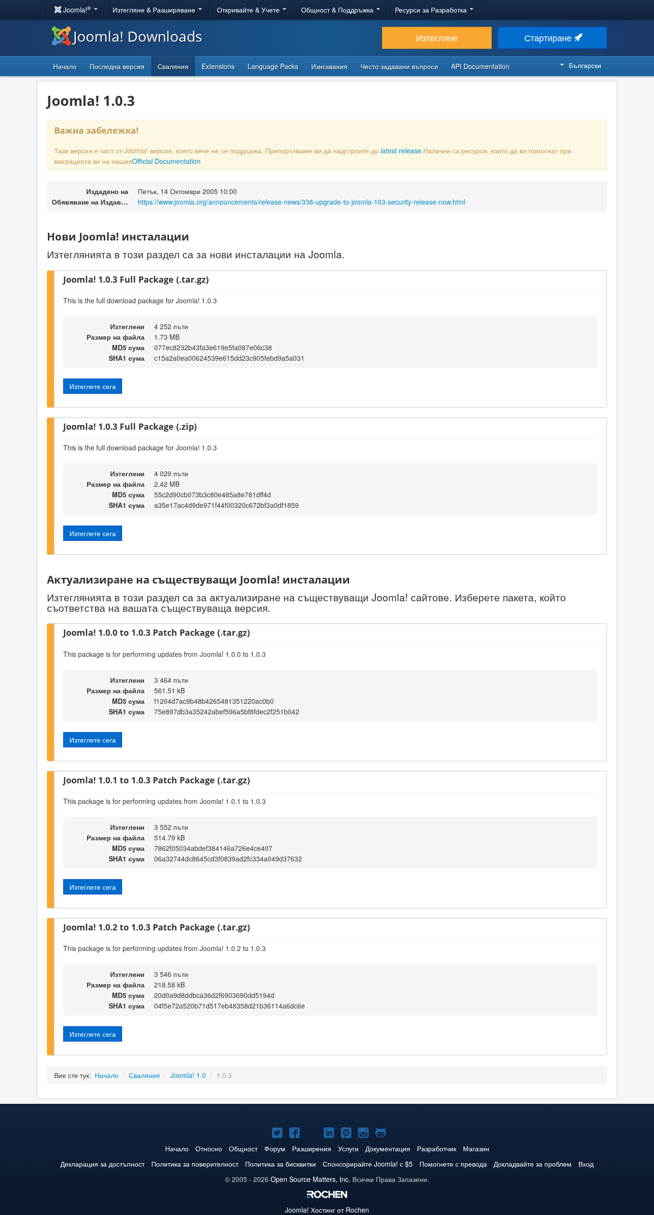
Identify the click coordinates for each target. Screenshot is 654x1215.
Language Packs (273, 66)
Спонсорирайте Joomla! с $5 (368, 1164)
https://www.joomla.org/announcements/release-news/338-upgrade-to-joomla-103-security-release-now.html (301, 201)
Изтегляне (437, 38)
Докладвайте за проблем (533, 1164)
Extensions (218, 66)
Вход (586, 1164)
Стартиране (549, 38)
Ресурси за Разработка (432, 9)
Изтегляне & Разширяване (155, 9)
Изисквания (329, 66)
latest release (401, 150)
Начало (65, 66)
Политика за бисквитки (280, 1164)
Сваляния (173, 66)
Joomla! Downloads (137, 36)
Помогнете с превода (453, 1164)
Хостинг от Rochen (327, 1210)
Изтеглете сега (92, 386)
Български (585, 65)
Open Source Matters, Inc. (310, 1179)
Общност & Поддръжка (338, 9)
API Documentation (480, 66)
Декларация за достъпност (102, 1164)
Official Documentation (166, 161)
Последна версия (117, 66)
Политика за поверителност (194, 1164)
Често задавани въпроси (399, 66)
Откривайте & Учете (249, 9)
